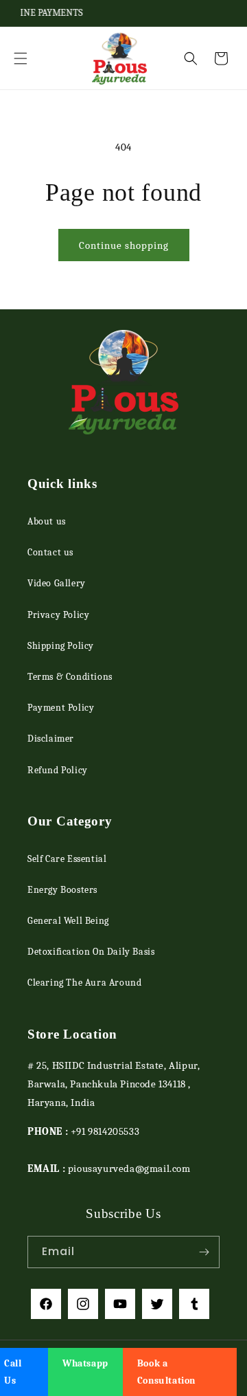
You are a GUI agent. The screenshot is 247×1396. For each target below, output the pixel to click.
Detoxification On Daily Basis (90, 951)
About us (46, 521)
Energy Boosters (62, 890)
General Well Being (68, 921)
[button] (20, 58)
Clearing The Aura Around (84, 982)
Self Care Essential (66, 859)
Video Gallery (56, 583)
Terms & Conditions (70, 677)
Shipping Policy (60, 646)
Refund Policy (57, 770)
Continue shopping (124, 245)
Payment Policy (60, 707)
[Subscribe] (204, 1252)
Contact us (50, 552)
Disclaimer (50, 738)
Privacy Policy (58, 615)
